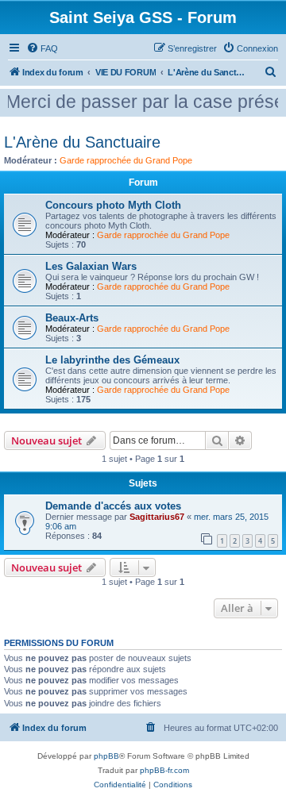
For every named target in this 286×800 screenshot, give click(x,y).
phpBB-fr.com (164, 770)
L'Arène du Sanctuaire (82, 142)
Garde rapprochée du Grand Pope (126, 160)
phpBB (106, 756)
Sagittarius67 (156, 516)
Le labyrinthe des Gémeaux (112, 360)
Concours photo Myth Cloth (113, 205)
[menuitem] (42, 48)
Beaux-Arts (72, 318)
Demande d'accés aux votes (113, 506)
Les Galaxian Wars (91, 266)
